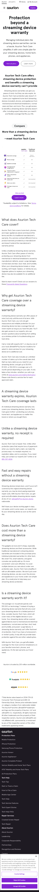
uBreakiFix (11, 2)
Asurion (4, 2)
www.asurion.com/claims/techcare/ (22, 375)
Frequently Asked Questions (16, 284)
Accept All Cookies (19, 886)
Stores (23, 2)
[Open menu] (4, 7)
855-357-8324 (7, 459)
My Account (33, 2)
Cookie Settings (19, 874)
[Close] (36, 856)
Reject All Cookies (19, 880)
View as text (19, 193)
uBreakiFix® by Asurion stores (22, 499)
